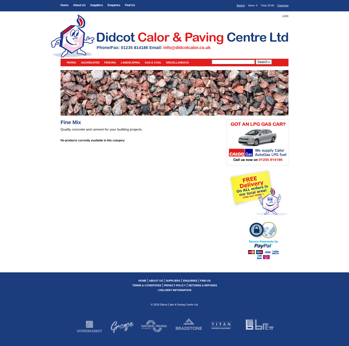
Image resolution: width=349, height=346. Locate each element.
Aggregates (90, 62)
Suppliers (96, 5)
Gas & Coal (153, 62)
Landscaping (130, 62)
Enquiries (114, 5)
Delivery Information (175, 290)
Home (65, 5)
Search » (264, 62)
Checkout (282, 5)
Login (285, 15)
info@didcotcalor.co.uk (187, 47)
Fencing (110, 62)
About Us (79, 5)
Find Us (130, 5)
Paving (71, 62)
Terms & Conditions (146, 285)
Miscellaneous (177, 62)
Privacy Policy (175, 285)
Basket (241, 5)
